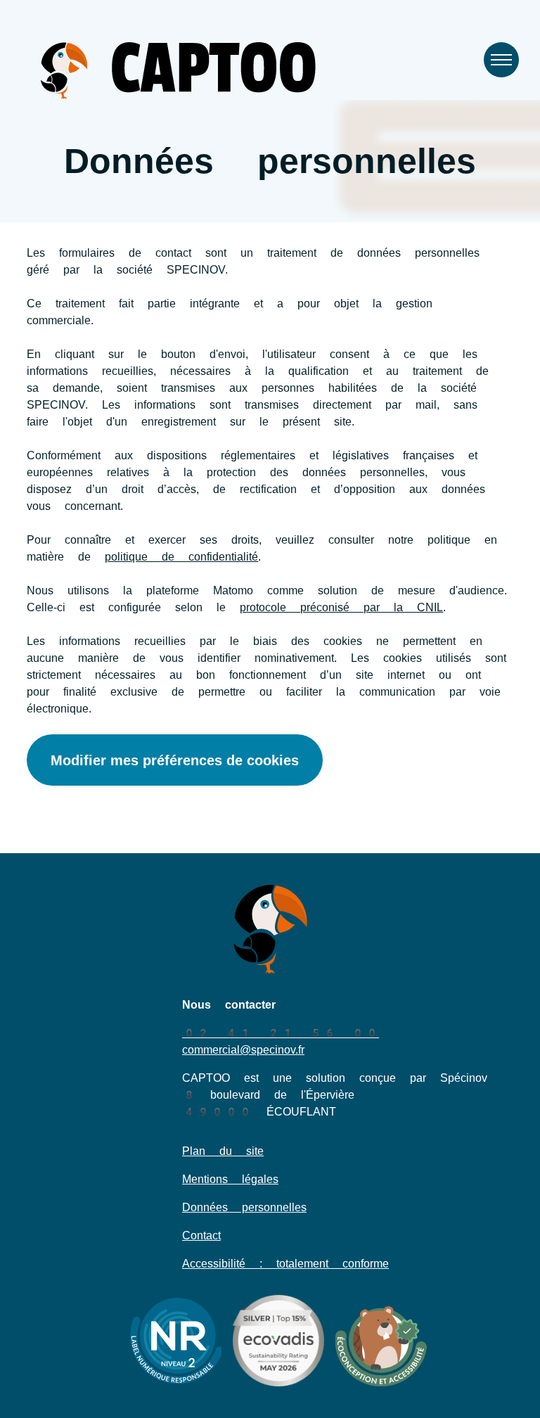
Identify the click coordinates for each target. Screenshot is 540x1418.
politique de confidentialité (181, 556)
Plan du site (223, 1151)
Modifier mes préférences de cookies (175, 760)
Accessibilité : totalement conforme (285, 1263)
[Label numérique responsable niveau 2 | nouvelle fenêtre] (175, 1340)
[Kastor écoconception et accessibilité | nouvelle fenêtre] (381, 1340)
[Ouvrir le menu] (501, 59)
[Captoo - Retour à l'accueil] (178, 71)
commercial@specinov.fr (243, 1049)
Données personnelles (244, 1207)
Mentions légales (230, 1179)
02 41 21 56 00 (280, 1033)
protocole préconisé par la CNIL (341, 607)
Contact (201, 1235)
